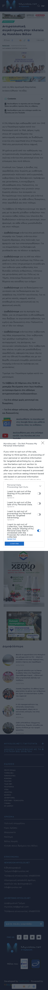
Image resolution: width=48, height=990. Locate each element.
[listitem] (24, 486)
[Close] (43, 443)
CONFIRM (14, 544)
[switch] (39, 493)
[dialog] (24, 495)
